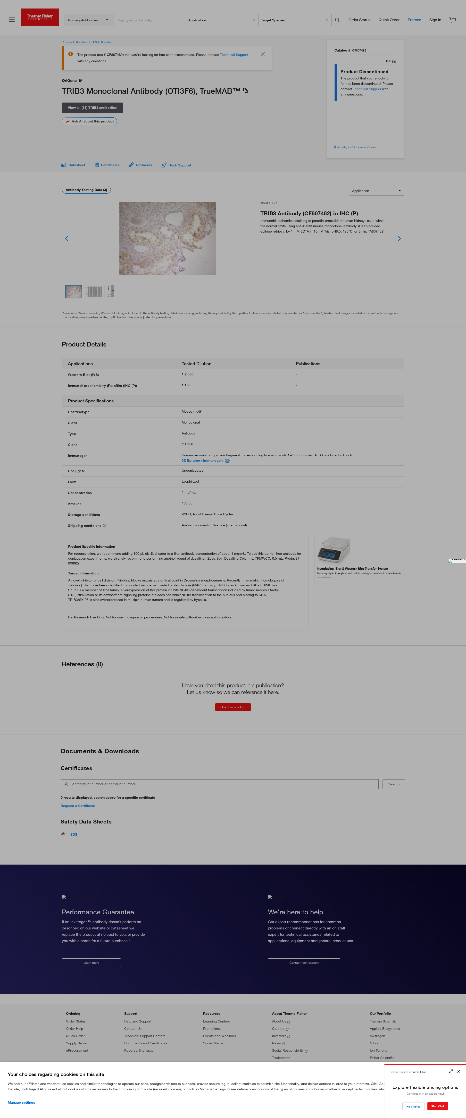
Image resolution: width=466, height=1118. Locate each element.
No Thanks (413, 1106)
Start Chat (437, 1106)
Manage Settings (21, 1102)
